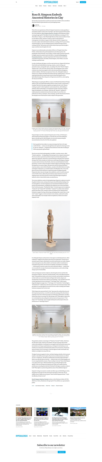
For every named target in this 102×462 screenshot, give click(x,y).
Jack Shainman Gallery (40, 385)
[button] (65, 5)
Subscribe (83, 2)
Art (32, 11)
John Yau (37, 24)
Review (53, 385)
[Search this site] (16, 2)
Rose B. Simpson (59, 385)
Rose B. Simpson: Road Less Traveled (40, 379)
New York (48, 385)
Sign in (77, 2)
